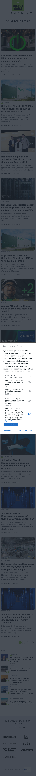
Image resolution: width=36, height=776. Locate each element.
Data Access (18, 430)
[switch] (29, 382)
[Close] (32, 345)
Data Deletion (8, 430)
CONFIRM (11, 424)
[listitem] (18, 376)
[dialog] (18, 388)
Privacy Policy (28, 430)
